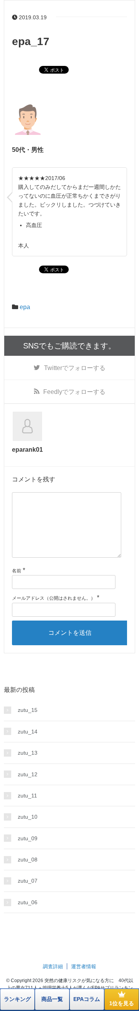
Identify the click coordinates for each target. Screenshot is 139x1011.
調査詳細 (53, 966)
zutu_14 (27, 731)
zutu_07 (27, 881)
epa (25, 307)
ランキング (17, 999)
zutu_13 (27, 753)
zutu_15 (27, 710)
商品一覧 (52, 999)
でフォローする (74, 368)
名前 (16, 571)
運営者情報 (83, 966)
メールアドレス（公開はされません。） (53, 598)
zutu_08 (27, 859)
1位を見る (121, 1003)
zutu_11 (27, 795)
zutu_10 (27, 817)
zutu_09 (27, 838)
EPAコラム (86, 999)
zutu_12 (27, 774)
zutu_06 (27, 902)
